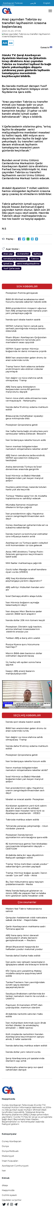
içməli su (7, 263)
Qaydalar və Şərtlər (11, 1200)
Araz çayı (8, 254)
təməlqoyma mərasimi (14, 259)
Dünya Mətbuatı (10, 1151)
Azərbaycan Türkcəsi (13, 3)
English (46, 3)
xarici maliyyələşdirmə (28, 263)
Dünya (5, 1146)
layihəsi (37, 254)
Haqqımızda (8, 1190)
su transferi (23, 254)
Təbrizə (35, 259)
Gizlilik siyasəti (9, 1195)
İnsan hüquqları (10, 1161)
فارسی (33, 3)
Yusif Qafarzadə (11, 268)
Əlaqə (5, 1185)
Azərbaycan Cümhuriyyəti (15, 1166)
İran (4, 1170)
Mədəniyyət (8, 1156)
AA (5, 43)
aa (11, 43)
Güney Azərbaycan (11, 1141)
